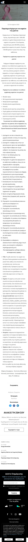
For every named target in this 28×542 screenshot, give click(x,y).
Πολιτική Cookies (14, 522)
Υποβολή (14, 493)
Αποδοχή (9, 539)
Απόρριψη (19, 539)
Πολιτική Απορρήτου (14, 488)
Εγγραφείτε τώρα (14, 430)
